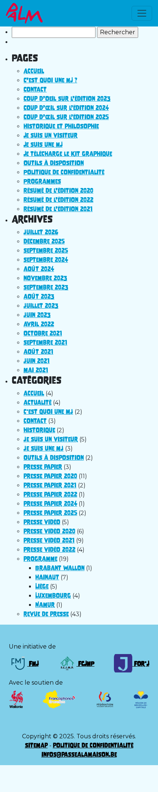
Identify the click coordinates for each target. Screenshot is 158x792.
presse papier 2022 (50, 494)
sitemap (36, 745)
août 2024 (39, 269)
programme (40, 558)
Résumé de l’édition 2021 (58, 209)
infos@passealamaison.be (79, 754)
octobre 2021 (43, 333)
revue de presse (46, 614)
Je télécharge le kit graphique (68, 153)
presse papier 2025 (50, 512)
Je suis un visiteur (51, 135)
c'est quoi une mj (48, 411)
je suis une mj (44, 448)
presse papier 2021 (50, 485)
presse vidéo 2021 (49, 540)
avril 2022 (39, 324)
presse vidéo (42, 522)
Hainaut (47, 577)
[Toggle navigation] (142, 13)
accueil (34, 393)
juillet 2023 (41, 305)
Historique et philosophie (61, 126)
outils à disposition (54, 457)
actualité (37, 402)
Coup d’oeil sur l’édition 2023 (67, 98)
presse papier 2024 (50, 503)
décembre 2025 (44, 241)
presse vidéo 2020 (49, 531)
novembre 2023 (45, 278)
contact (35, 421)
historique (39, 430)
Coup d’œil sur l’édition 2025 (66, 117)
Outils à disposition (54, 163)
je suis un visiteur (51, 439)
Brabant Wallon (60, 568)
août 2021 (38, 351)
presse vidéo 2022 (49, 549)
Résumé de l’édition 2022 (58, 199)
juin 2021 (37, 361)
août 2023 (39, 296)
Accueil (34, 71)
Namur (45, 604)
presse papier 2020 (50, 476)
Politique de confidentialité (64, 172)
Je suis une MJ (43, 144)
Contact (35, 89)
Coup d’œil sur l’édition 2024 (66, 107)
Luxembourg (53, 595)
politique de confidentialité (93, 745)
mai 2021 (36, 370)
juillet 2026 (41, 232)
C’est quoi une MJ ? (50, 80)
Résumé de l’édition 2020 (58, 190)
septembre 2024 (46, 259)
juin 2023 (37, 315)
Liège (42, 586)
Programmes (42, 181)
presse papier (43, 466)
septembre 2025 (46, 250)
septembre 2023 (46, 287)
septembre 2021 (45, 342)
